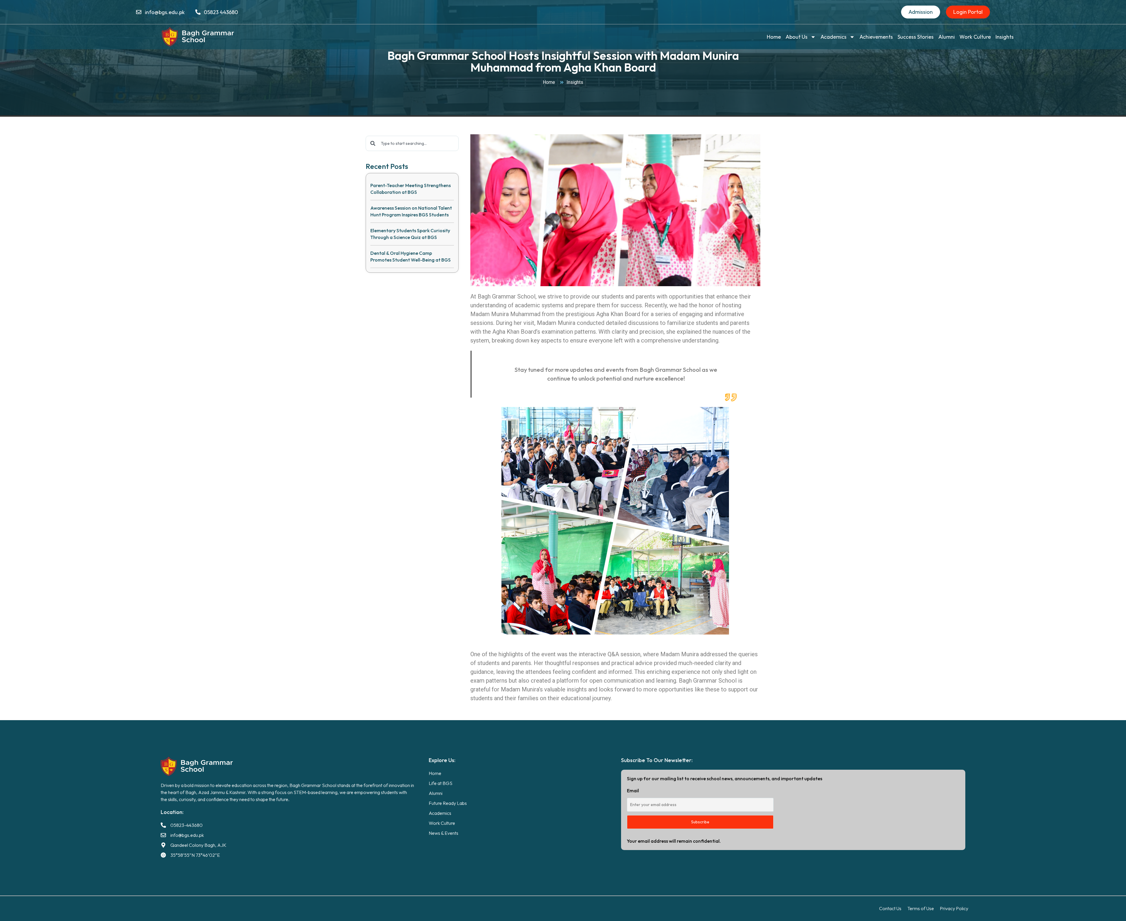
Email (633, 790)
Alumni (946, 36)
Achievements (876, 36)
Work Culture (975, 36)
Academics (833, 36)
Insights (1005, 36)
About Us (797, 36)
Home (774, 36)
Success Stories (916, 36)
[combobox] (412, 143)
